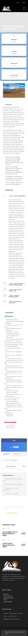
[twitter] (9, 2)
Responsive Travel (8, 598)
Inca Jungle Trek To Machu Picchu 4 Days (10, 533)
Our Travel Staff (7, 602)
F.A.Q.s (5, 600)
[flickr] (4, 2)
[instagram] (11, 2)
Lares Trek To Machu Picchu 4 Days (8, 545)
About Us (6, 594)
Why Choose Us (7, 596)
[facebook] (2, 2)
